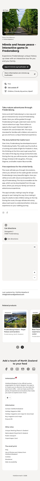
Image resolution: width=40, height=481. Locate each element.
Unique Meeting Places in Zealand (16, 430)
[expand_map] (35, 247)
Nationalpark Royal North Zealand (16, 433)
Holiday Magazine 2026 (13, 411)
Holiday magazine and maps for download (19, 414)
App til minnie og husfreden (15, 67)
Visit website (12, 87)
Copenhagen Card (11, 438)
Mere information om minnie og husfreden (17, 74)
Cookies (8, 457)
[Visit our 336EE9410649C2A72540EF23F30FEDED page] (22, 369)
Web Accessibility (11, 462)
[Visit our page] (6, 369)
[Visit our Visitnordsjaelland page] (17, 369)
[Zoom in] (34, 272)
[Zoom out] (34, 277)
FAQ (6, 450)
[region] (20, 262)
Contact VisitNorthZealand (14, 409)
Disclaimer (8, 459)
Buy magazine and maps (13, 416)
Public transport (10, 436)
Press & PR (8, 419)
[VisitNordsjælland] (11, 378)
